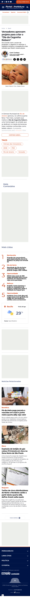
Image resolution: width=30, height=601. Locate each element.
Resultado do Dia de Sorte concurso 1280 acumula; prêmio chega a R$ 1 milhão (17, 269)
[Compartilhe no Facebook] (14, 59)
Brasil (9, 28)
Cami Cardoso (14, 52)
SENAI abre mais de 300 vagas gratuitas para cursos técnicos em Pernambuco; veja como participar (17, 278)
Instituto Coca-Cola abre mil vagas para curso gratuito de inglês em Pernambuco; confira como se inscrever (17, 298)
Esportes (13, 12)
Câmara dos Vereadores (12, 144)
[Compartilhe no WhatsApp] (21, 59)
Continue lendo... (15, 135)
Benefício (5, 407)
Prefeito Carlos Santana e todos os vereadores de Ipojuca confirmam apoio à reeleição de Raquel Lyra (17, 288)
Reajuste (5, 487)
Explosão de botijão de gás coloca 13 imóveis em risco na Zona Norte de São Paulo (14, 451)
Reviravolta (11, 255)
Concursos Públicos (22, 12)
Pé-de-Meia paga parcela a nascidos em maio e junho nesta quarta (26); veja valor (14, 412)
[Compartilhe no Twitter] (18, 59)
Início (3, 28)
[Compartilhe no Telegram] (24, 59)
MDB (5, 148)
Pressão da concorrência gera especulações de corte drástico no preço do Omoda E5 (17, 260)
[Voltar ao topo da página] (15, 580)
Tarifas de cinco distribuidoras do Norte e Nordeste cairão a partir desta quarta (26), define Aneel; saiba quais (15, 493)
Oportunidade (12, 273)
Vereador (21, 152)
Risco (4, 446)
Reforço (10, 283)
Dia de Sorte (11, 265)
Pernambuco (5, 12)
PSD (13, 148)
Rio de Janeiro (8, 152)
